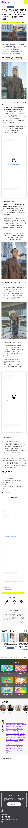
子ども (23, 748)
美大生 (18, 739)
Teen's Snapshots (10, 6)
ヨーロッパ (14, 746)
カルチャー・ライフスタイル (16, 726)
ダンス (20, 746)
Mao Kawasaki (8, 589)
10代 (7, 726)
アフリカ (8, 728)
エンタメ (19, 724)
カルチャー (18, 743)
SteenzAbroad (15, 730)
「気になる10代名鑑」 (6, 44)
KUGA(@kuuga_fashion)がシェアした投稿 (14, 581)
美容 (22, 739)
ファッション (9, 733)
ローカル (8, 752)
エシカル (8, 735)
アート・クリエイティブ (18, 722)
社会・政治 (16, 733)
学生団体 (22, 733)
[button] (25, 631)
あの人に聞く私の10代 (18, 750)
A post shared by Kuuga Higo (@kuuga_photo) (14, 195)
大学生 (18, 721)
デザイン (14, 735)
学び (19, 735)
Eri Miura (7, 587)
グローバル (8, 722)
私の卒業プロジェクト (16, 748)
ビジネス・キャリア (16, 728)
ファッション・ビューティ (7, 22)
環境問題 (13, 724)
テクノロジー (9, 737)
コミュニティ (15, 741)
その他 (8, 739)
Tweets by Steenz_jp (6, 758)
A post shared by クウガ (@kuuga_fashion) (14, 432)
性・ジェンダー (19, 744)
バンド (8, 748)
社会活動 (8, 730)
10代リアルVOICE (21, 737)
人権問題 (8, 746)
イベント (13, 739)
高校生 (8, 724)
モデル (16, 22)
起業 (22, 735)
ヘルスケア (8, 750)
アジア (21, 741)
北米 (7, 743)
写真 (13, 744)
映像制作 (12, 743)
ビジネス (8, 741)
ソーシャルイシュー (10, 721)
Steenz (24, 724)
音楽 (23, 728)
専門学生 (22, 22)
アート (20, 732)
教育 (21, 730)
